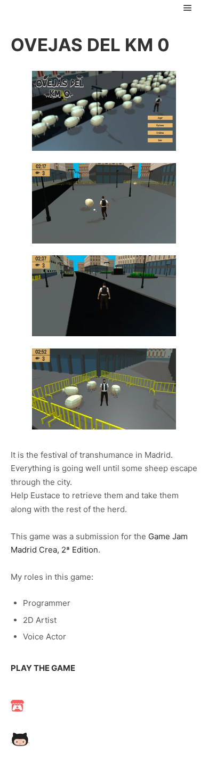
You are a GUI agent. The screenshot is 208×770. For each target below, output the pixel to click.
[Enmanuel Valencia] (64, 8)
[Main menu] (187, 8)
